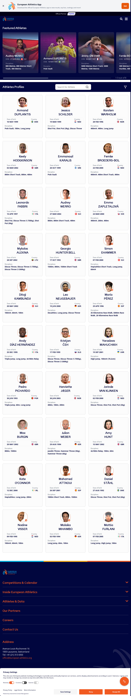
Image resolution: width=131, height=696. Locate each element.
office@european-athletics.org (17, 657)
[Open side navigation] (126, 18)
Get (125, 6)
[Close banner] (3, 6)
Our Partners (11, 611)
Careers (8, 620)
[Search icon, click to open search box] (121, 18)
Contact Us (10, 629)
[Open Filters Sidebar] (125, 87)
